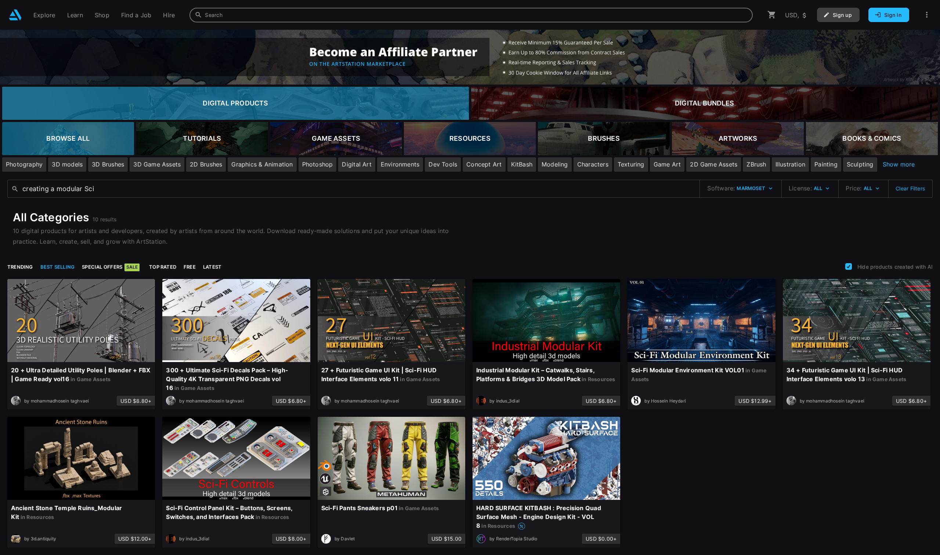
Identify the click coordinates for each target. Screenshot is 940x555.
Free (190, 267)
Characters (592, 164)
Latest (212, 267)
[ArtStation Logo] (15, 15)
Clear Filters (910, 188)
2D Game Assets (713, 164)
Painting (826, 164)
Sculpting (860, 164)
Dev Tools (443, 164)
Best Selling (57, 267)
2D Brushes (206, 164)
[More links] (926, 14)
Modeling (555, 164)
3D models (67, 164)
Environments (400, 164)
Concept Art (484, 164)
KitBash (521, 164)
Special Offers (110, 267)
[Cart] (771, 14)
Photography (24, 164)
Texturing (631, 164)
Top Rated (162, 267)
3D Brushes (108, 164)
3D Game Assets (157, 164)
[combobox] (471, 15)
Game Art (667, 164)
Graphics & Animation (262, 164)
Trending (20, 267)
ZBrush (756, 164)
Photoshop (317, 164)
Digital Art (356, 164)
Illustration (791, 164)
